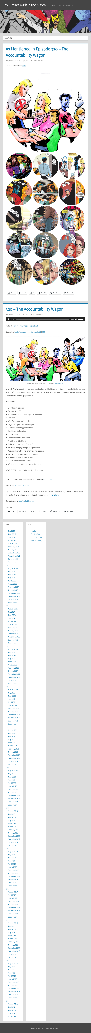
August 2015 (13, 963)
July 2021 (11, 733)
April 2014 (12, 1016)
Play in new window (20, 326)
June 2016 (12, 929)
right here (55, 495)
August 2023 (13, 649)
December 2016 (14, 907)
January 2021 (13, 752)
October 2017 (13, 883)
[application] (45, 319)
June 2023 (12, 655)
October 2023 (13, 640)
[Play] (9, 319)
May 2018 (11, 861)
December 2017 (14, 876)
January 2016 (13, 945)
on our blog (48, 479)
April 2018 (12, 864)
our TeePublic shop (26, 501)
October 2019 (13, 802)
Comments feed (37, 537)
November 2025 (14, 556)
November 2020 (14, 758)
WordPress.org (36, 540)
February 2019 (13, 830)
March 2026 (12, 543)
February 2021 (13, 749)
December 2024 (14, 593)
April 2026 (12, 540)
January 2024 (13, 630)
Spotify (30, 332)
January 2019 (13, 833)
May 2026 (11, 537)
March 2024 (12, 624)
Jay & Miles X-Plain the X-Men (25, 5)
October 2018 (13, 842)
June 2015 (12, 970)
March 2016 (12, 939)
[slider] (81, 319)
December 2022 (14, 674)
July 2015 (11, 967)
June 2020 (12, 777)
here (24, 65)
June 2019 (12, 817)
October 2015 (13, 954)
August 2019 (13, 811)
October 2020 (13, 761)
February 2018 (13, 870)
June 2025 (12, 574)
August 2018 (13, 851)
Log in (33, 531)
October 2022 (13, 680)
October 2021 (13, 721)
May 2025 (11, 578)
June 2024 (12, 615)
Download (34, 326)
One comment (38, 60)
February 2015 (13, 982)
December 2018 (14, 836)
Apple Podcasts (20, 332)
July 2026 (11, 531)
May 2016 (11, 932)
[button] (45, 113)
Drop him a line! (59, 383)
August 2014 (13, 1004)
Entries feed (35, 534)
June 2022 (12, 696)
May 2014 (11, 1013)
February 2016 (13, 942)
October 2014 (13, 995)
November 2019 (14, 799)
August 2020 (13, 770)
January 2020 (13, 792)
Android (38, 332)
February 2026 (13, 546)
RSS (43, 332)
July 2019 (11, 814)
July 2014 (11, 1007)
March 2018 (12, 867)
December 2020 (14, 755)
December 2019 (14, 795)
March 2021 (12, 746)
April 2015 (12, 976)
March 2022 (12, 705)
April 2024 (12, 621)
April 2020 (12, 783)
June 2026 (12, 534)
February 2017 (13, 901)
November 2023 (14, 637)
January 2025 (13, 590)
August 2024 (13, 609)
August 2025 (13, 568)
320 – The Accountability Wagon (35, 309)
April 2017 (12, 895)
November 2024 (14, 596)
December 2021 (14, 714)
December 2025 (14, 553)
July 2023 (11, 652)
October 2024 (13, 599)
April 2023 (12, 662)
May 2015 (11, 973)
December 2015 (14, 948)
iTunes (17, 485)
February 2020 (13, 789)
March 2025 (12, 584)
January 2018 (13, 873)
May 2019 (11, 820)
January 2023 (13, 671)
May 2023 (11, 658)
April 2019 (12, 823)
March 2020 (12, 786)
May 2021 (11, 739)
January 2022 (13, 711)
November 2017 (14, 879)
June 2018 (12, 858)
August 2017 (13, 892)
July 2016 (11, 926)
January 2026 (13, 550)
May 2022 (11, 699)
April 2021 (12, 742)
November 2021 (14, 718)
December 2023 (14, 634)
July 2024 (11, 612)
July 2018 (11, 855)
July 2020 (11, 774)
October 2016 (13, 914)
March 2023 (12, 665)
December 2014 (14, 988)
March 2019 (12, 827)
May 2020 (11, 780)
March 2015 (12, 979)
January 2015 (13, 985)
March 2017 (12, 898)
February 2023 (13, 668)
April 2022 (12, 702)
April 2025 (12, 581)
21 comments (38, 314)
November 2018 (14, 839)
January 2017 (13, 904)
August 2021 (13, 730)
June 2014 (12, 1010)
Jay (27, 60)
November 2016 (14, 911)
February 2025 (13, 587)
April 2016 (12, 935)
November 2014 (14, 991)
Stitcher (26, 485)
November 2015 (14, 951)
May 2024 (11, 618)
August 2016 (13, 923)
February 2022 (13, 708)
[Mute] (76, 319)
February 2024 (13, 627)
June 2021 (12, 736)
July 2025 (11, 571)
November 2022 (14, 677)
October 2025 (13, 559)
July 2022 (11, 693)
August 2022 (13, 690)
